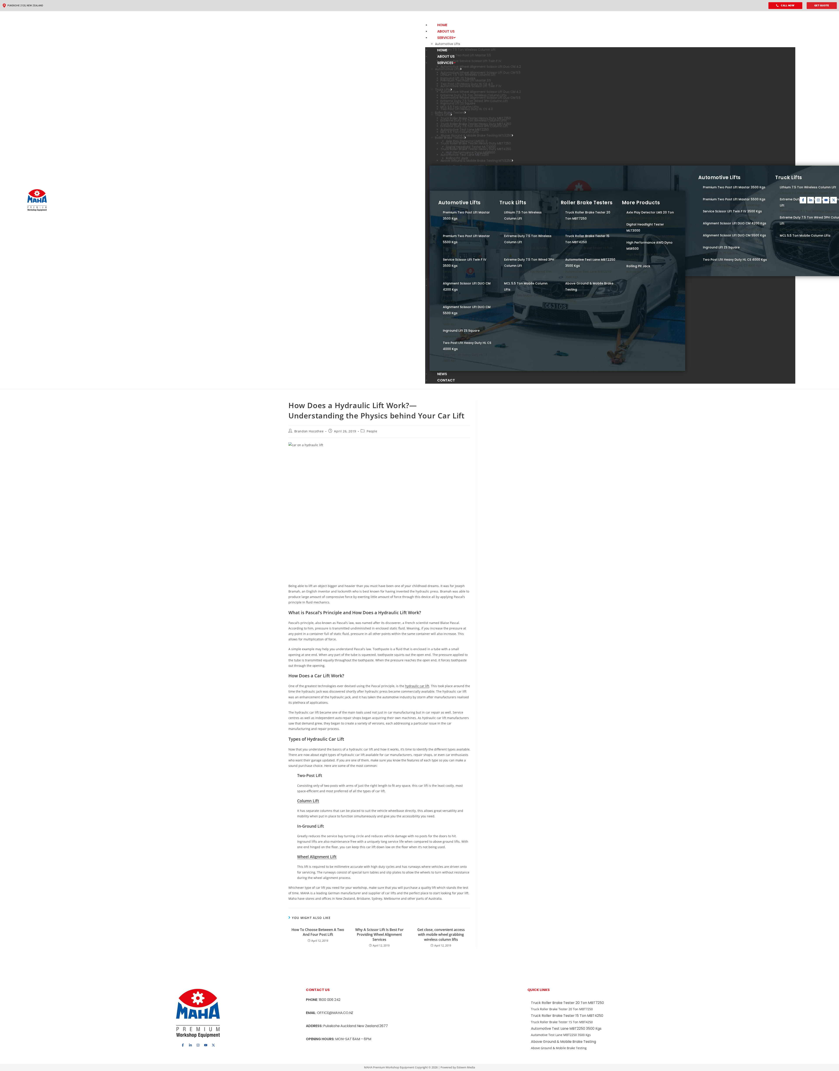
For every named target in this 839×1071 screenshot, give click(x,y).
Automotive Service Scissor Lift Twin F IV (470, 61)
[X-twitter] (833, 200)
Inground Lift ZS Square (457, 103)
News (442, 373)
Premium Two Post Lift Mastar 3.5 (465, 55)
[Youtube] (826, 200)
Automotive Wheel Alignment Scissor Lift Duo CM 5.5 (480, 97)
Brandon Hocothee (309, 431)
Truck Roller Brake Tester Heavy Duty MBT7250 (475, 143)
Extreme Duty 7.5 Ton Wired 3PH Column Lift (474, 126)
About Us (446, 31)
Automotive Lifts (447, 44)
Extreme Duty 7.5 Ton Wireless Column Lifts (473, 120)
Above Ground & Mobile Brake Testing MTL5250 (476, 135)
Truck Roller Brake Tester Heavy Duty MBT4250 (475, 149)
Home (442, 25)
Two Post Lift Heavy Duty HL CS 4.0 (466, 109)
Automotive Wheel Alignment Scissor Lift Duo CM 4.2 (480, 66)
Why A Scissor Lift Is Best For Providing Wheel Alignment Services (379, 934)
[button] (610, 16)
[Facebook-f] (803, 200)
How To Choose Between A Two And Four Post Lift (317, 932)
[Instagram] (818, 200)
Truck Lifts (443, 115)
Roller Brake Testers (450, 137)
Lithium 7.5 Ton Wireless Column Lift (468, 49)
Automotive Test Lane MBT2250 (464, 155)
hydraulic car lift (417, 686)
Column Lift (308, 800)
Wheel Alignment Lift (316, 856)
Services (445, 37)
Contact (446, 380)
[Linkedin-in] (810, 200)
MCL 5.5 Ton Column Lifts (459, 132)
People (372, 431)
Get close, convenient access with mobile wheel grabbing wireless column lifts (441, 934)
